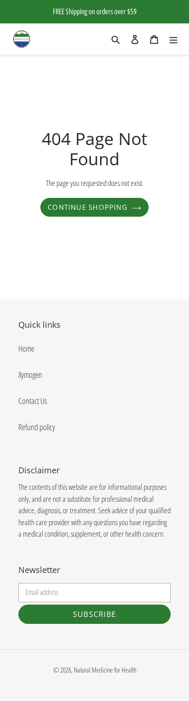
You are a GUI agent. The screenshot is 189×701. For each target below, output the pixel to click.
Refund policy (36, 426)
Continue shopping (88, 207)
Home (26, 348)
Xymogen (30, 374)
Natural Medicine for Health (105, 669)
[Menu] (173, 39)
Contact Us (32, 400)
